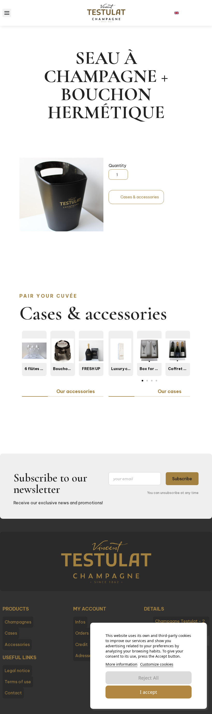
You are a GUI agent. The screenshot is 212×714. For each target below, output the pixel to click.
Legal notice (17, 670)
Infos (80, 622)
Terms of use (18, 681)
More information (121, 664)
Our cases (169, 391)
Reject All (148, 678)
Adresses (84, 655)
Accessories (17, 644)
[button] (136, 197)
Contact (13, 692)
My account (89, 609)
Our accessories (75, 391)
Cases (11, 633)
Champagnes (18, 622)
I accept (148, 692)
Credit (81, 644)
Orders (82, 633)
